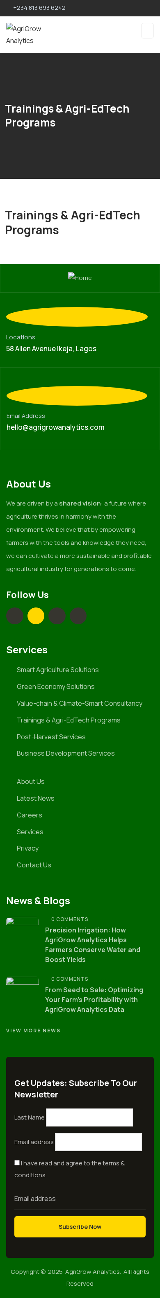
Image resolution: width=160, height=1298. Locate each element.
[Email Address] (77, 396)
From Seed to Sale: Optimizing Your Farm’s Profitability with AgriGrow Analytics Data (94, 999)
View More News (33, 1030)
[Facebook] (78, 616)
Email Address (26, 416)
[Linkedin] (14, 616)
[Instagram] (57, 616)
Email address (34, 1142)
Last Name (29, 1117)
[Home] (80, 278)
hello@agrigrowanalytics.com (56, 427)
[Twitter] (36, 616)
